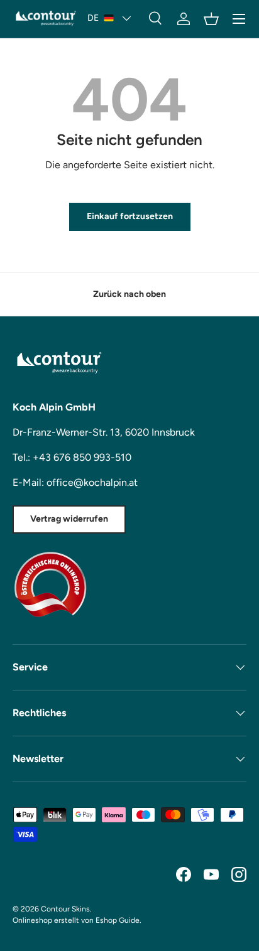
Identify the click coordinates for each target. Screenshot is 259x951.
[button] (211, 19)
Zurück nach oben (129, 294)
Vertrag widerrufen (69, 518)
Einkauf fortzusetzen (130, 216)
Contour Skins (65, 909)
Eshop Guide (118, 920)
